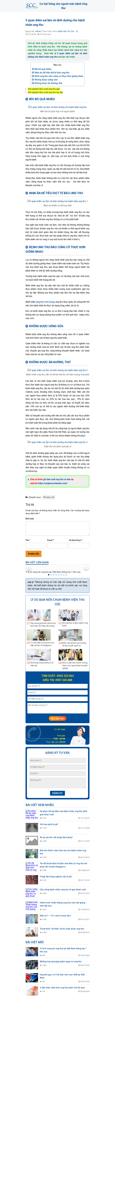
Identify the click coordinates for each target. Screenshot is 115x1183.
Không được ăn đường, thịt (48, 83)
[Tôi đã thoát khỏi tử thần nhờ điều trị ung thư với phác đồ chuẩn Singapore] (32, 866)
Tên (28, 540)
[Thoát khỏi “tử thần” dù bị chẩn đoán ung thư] (32, 932)
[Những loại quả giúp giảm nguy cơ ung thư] (32, 965)
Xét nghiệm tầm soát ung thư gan (44, 89)
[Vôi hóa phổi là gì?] (32, 827)
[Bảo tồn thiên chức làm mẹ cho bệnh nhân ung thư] (32, 854)
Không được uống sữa (46, 79)
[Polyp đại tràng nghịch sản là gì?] (32, 880)
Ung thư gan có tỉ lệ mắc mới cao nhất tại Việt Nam (62, 976)
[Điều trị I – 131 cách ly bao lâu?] (32, 919)
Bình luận (30, 519)
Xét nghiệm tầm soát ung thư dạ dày (45, 92)
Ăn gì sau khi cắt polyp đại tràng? (56, 837)
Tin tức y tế (48, 497)
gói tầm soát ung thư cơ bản (57, 479)
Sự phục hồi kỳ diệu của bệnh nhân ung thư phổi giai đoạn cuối (63, 813)
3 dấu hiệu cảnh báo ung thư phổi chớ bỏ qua (62, 987)
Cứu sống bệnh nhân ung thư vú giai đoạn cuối (63, 889)
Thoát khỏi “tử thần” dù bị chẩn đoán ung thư (62, 928)
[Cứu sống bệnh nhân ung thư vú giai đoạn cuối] (32, 893)
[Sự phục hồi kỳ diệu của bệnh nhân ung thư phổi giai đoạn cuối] (32, 814)
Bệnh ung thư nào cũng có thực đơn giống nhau (59, 76)
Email (50, 540)
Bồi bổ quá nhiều (43, 69)
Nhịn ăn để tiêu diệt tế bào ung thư (52, 72)
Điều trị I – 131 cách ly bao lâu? (55, 915)
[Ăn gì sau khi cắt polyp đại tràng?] (32, 840)
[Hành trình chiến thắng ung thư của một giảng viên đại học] (32, 906)
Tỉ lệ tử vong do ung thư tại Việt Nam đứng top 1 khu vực (53, 572)
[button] (48, 575)
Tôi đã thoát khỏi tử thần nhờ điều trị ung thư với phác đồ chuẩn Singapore (63, 865)
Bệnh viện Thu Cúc (66, 31)
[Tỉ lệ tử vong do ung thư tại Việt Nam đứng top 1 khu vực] (57, 568)
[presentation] (29, 567)
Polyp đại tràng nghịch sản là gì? (56, 876)
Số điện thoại (75, 540)
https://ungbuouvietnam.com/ (52, 483)
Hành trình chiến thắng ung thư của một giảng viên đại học (62, 904)
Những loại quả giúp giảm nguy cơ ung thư (60, 961)
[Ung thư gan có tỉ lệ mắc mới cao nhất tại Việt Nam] (32, 978)
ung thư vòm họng (45, 302)
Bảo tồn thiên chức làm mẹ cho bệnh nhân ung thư (63, 852)
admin (38, 31)
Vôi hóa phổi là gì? (49, 824)
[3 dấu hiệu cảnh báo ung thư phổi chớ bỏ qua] (32, 991)
